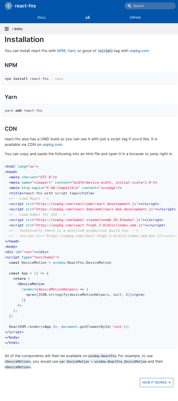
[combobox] (150, 5)
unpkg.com (139, 50)
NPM (61, 50)
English (87, 17)
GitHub (135, 17)
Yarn (71, 50)
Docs (42, 17)
